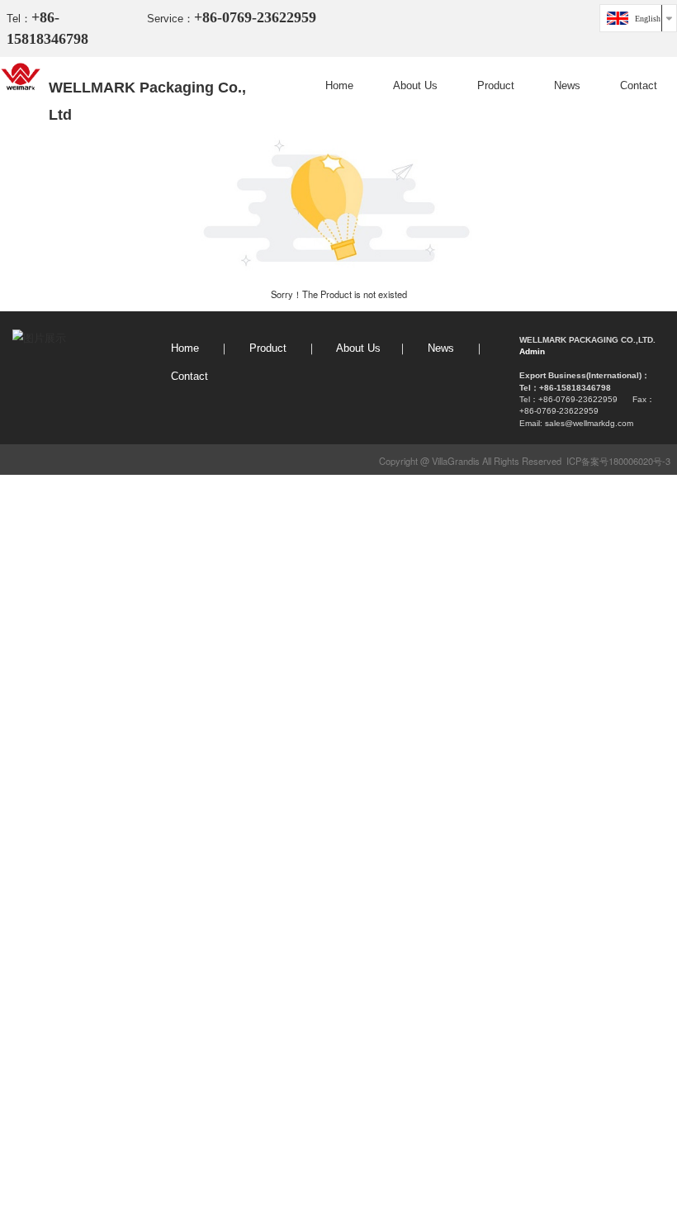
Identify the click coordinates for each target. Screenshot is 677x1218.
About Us (415, 85)
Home (339, 85)
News (567, 85)
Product (495, 85)
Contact (638, 85)
